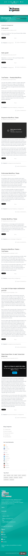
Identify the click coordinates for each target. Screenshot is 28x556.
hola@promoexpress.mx (10, 521)
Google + (7, 463)
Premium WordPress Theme (9, 219)
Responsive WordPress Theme (10, 117)
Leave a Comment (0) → (22, 42)
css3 (12, 475)
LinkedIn (7, 456)
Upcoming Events (17, 163)
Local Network (9, 58)
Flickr (6, 452)
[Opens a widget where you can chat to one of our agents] (23, 553)
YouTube (15, 3)
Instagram (7, 467)
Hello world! (4, 28)
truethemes (6, 479)
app (4, 475)
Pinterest (7, 465)
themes (20, 477)
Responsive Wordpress (12, 107)
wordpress (12, 479)
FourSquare (7, 458)
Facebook (17, 1)
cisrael (8, 30)
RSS (6, 1)
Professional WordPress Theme (10, 173)
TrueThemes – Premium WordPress (11, 77)
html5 (19, 475)
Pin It (15, 38)
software (11, 477)
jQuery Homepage (11, 239)
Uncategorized (10, 42)
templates (16, 477)
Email (22, 1)
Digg (6, 461)
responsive (6, 477)
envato (15, 475)
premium (24, 475)
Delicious (7, 460)
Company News (10, 278)
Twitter (11, 1)
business (8, 475)
